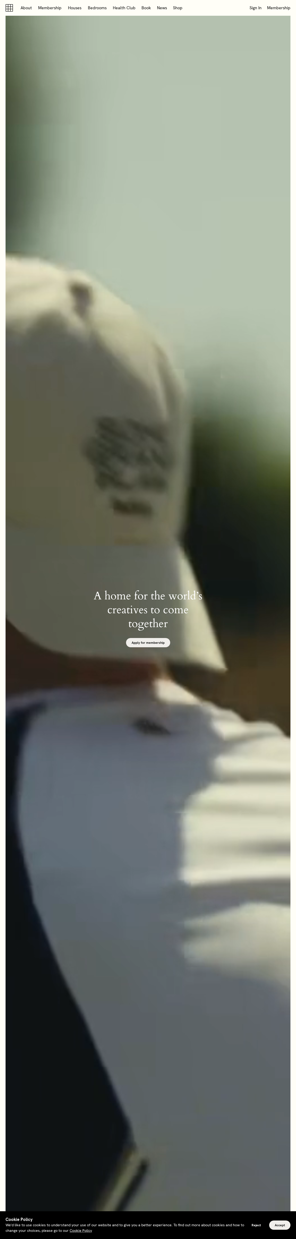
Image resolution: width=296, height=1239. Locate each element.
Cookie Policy (81, 1230)
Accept (280, 1225)
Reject (256, 1225)
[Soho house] (10, 8)
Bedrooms (97, 7)
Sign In (256, 7)
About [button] (26, 7)
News (162, 7)
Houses (74, 7)
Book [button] (146, 7)
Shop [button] (177, 7)
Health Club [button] (124, 7)
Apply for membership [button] (148, 643)
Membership (50, 7)
